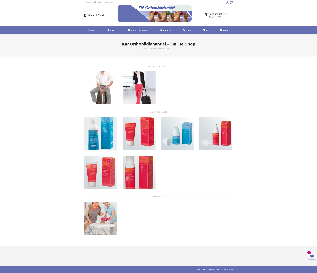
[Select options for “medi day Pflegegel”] (152, 147)
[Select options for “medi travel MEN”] (114, 101)
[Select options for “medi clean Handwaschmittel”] (114, 147)
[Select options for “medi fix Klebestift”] (191, 147)
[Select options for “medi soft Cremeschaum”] (152, 186)
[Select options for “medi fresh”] (229, 147)
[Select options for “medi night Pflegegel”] (114, 186)
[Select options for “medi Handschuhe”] (114, 231)
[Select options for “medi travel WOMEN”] (152, 101)
